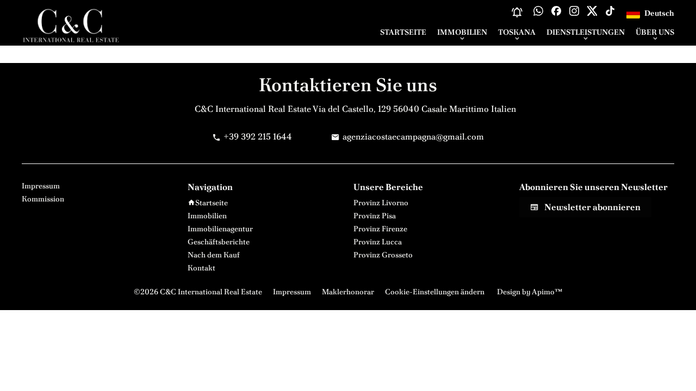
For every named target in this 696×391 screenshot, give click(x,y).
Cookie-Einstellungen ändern (434, 292)
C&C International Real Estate (253, 109)
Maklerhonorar (348, 292)
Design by (529, 292)
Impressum (292, 292)
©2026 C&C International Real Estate (198, 292)
